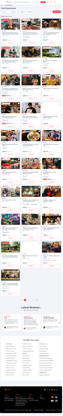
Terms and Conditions (50, 410)
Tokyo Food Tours (27, 348)
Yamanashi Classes (43, 353)
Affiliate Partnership (20, 403)
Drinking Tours (43, 372)
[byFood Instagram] (49, 390)
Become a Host (19, 397)
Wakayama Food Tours (28, 351)
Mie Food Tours (10, 367)
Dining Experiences (44, 355)
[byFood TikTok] (56, 389)
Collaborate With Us (20, 405)
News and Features (8, 400)
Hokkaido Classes (27, 365)
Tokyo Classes (42, 351)
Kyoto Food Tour (10, 365)
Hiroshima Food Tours (11, 353)
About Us (7, 397)
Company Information (39, 410)
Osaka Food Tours (27, 343)
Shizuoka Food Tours (28, 346)
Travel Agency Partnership (21, 401)
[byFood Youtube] (52, 390)
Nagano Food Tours (11, 370)
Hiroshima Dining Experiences (46, 360)
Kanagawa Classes (27, 370)
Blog (30, 397)
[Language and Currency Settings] (48, 2)
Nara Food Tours (10, 372)
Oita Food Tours (10, 374)
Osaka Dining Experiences (45, 365)
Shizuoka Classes (43, 348)
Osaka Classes (42, 346)
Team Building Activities (21, 400)
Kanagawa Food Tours (11, 363)
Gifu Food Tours (10, 351)
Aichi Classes (26, 355)
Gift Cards (31, 398)
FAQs (41, 397)
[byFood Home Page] (9, 2)
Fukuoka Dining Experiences (46, 358)
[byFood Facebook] (45, 390)
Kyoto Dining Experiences (45, 363)
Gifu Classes (26, 363)
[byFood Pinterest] (54, 390)
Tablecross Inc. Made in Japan (21, 410)
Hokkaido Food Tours (11, 355)
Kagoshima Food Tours (11, 360)
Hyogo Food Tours (10, 358)
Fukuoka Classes (27, 360)
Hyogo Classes (26, 367)
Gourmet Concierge (32, 400)
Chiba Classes (26, 358)
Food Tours (9, 343)
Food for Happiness (8, 398)
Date (5, 11)
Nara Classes (26, 374)
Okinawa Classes (43, 343)
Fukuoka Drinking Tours (44, 374)
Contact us (42, 398)
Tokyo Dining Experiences (45, 370)
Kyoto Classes (26, 372)
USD (30, 410)
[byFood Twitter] (47, 389)
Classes (25, 353)
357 (37, 300)
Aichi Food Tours (10, 346)
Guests (13, 11)
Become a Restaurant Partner (21, 398)
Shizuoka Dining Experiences (46, 367)
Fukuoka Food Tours (11, 348)
